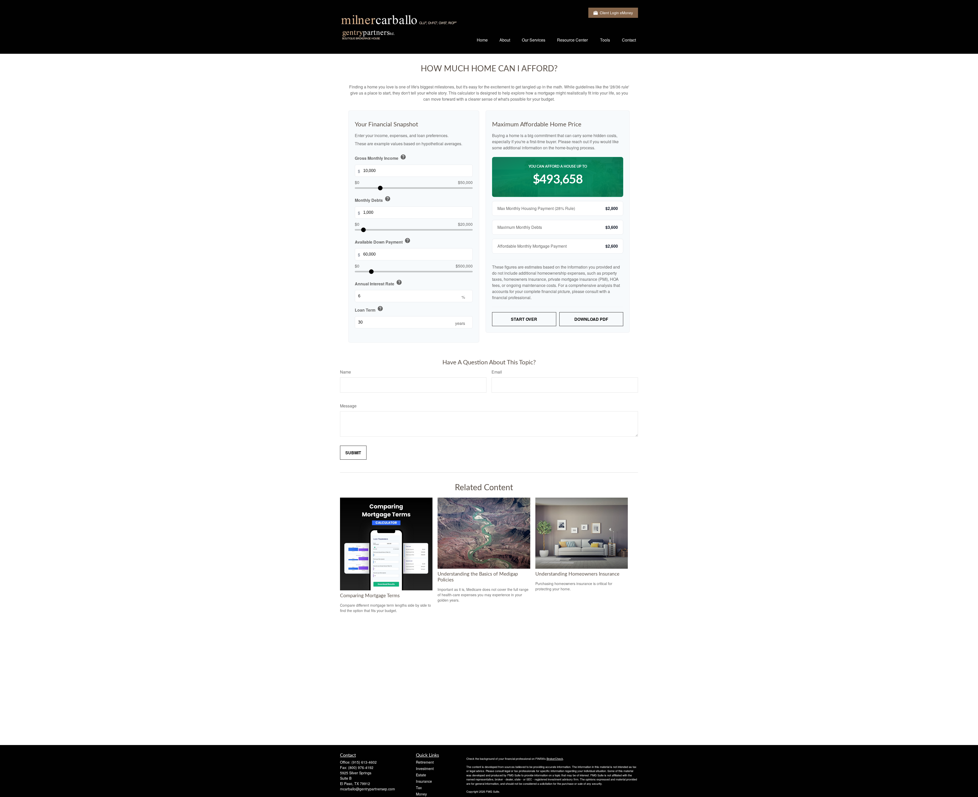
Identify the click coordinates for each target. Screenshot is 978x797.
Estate (421, 774)
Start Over (524, 319)
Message (348, 406)
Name (345, 372)
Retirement (425, 762)
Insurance (424, 781)
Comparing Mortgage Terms (370, 595)
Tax (419, 787)
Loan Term (369, 309)
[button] (482, 39)
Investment (425, 768)
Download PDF (591, 319)
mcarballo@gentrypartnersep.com (367, 788)
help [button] (403, 157)
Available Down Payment (383, 241)
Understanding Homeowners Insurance (577, 574)
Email (497, 372)
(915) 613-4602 (364, 762)
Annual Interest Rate (378, 283)
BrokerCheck (555, 758)
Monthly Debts (373, 199)
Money (421, 793)
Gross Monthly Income (380, 157)
